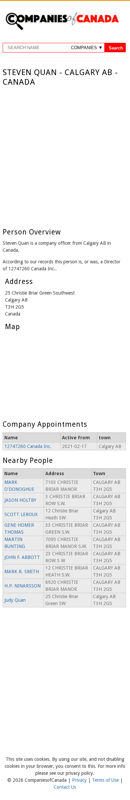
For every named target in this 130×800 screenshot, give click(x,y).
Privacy (80, 780)
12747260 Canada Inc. (27, 446)
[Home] (62, 29)
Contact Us (65, 787)
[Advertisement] (65, 155)
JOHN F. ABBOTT (22, 557)
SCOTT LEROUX (21, 514)
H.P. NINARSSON (22, 585)
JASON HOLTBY (20, 500)
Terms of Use (106, 780)
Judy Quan (15, 600)
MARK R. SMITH (21, 571)
